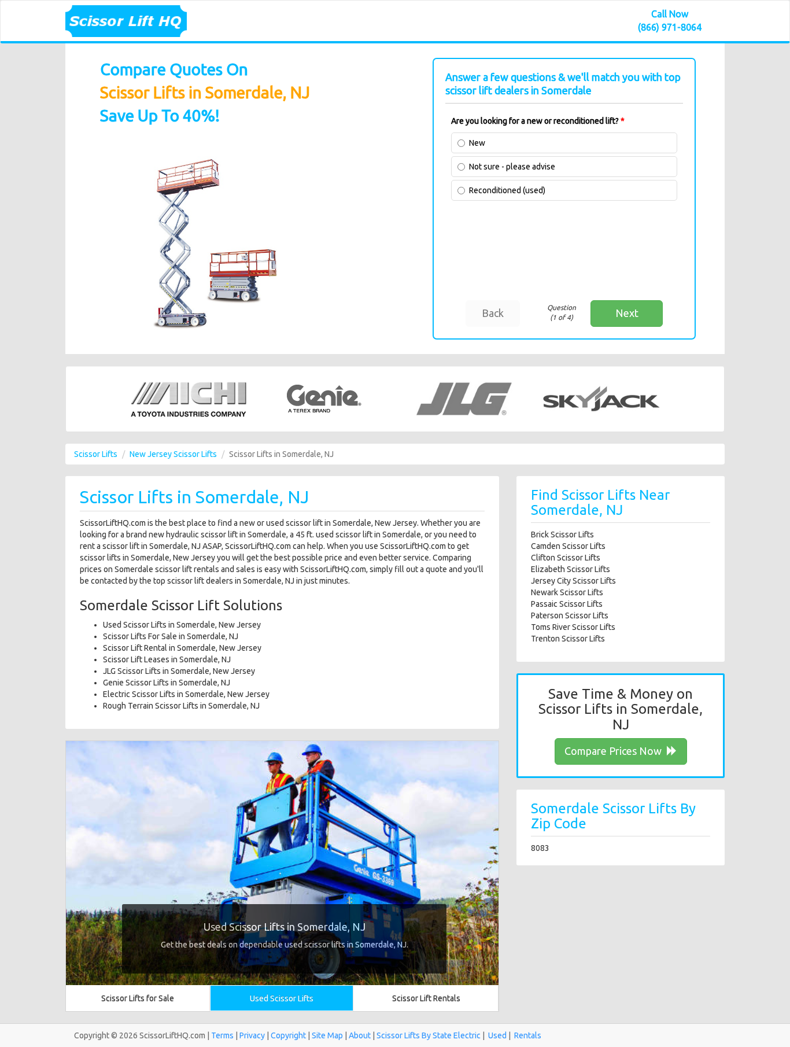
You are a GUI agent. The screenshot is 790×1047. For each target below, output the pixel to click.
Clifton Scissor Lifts (565, 557)
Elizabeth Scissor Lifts (570, 569)
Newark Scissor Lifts (567, 592)
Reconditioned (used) (507, 190)
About (360, 1035)
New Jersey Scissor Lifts (173, 454)
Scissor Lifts (95, 454)
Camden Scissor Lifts (568, 546)
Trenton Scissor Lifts (568, 638)
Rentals (527, 1035)
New (477, 143)
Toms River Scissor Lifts (573, 627)
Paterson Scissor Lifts (569, 615)
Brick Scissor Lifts (562, 534)
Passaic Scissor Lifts (567, 604)
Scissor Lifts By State (414, 1035)
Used (497, 1035)
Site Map (327, 1035)
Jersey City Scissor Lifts (573, 580)
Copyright (288, 1035)
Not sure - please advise (512, 166)
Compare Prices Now (614, 751)
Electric (467, 1035)
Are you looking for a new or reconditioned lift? (538, 121)
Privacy (252, 1035)
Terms (222, 1035)
